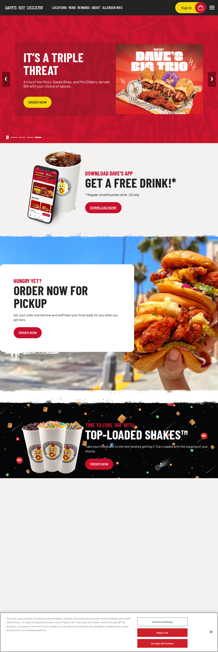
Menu (72, 7)
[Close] (211, 632)
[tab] (14, 137)
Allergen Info (112, 7)
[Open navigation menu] (212, 7)
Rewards (83, 7)
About (96, 7)
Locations (59, 7)
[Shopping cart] (200, 7)
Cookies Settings (162, 621)
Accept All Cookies (162, 643)
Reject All (162, 632)
